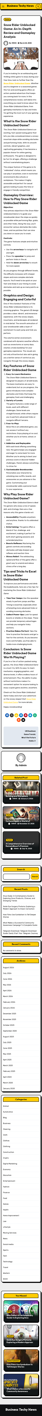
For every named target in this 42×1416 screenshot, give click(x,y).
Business (7, 1123)
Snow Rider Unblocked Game (17, 83)
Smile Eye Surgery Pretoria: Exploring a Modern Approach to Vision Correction (20, 1342)
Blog (5, 1118)
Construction (8, 1152)
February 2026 (9, 1002)
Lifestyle (6, 1227)
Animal (6, 1106)
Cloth (5, 1135)
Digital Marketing (10, 1164)
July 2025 (7, 1042)
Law (4, 1221)
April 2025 (7, 1060)
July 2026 (7, 973)
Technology (8, 1262)
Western (6, 1273)
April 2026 (7, 991)
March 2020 (8, 1083)
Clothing (6, 1146)
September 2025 (10, 1031)
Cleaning (6, 1129)
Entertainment (9, 1181)
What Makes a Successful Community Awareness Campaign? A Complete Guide (20, 1391)
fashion (6, 1187)
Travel (5, 1267)
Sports (5, 1250)
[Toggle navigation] (3, 6)
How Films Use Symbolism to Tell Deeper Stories (20, 1365)
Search (21, 869)
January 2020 (9, 1088)
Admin (14, 43)
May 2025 (7, 1054)
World (5, 1279)
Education (7, 1175)
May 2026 (7, 985)
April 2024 (7, 1077)
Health (6, 1210)
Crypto (6, 1158)
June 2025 (7, 1048)
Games (7, 19)
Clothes (6, 1141)
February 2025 (9, 1071)
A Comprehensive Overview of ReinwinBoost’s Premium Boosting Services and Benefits (20, 846)
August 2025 (8, 1037)
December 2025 (9, 1014)
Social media (8, 1244)
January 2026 (9, 1008)
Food (5, 1198)
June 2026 (7, 979)
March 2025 (8, 1065)
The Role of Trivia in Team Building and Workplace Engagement (18, 796)
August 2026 (8, 968)
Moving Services (9, 1233)
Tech (5, 1256)
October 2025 (8, 1025)
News (5, 1239)
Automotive (8, 1112)
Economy (7, 1169)
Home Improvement (11, 1216)
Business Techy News (20, 5)
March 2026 (8, 996)
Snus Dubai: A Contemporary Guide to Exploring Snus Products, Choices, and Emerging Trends (19, 898)
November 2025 (9, 1019)
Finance (6, 1192)
